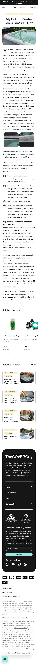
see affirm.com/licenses (10, 640)
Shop (7, 487)
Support (9, 498)
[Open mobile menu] (6, 8)
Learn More (10, 492)
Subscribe (19, 554)
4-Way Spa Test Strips (11, 336)
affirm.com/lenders (20, 628)
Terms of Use (27, 543)
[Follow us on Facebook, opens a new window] (7, 565)
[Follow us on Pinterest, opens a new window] (25, 565)
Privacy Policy (13, 543)
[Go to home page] (19, 8)
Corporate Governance (11, 596)
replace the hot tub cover (24, 126)
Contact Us (10, 504)
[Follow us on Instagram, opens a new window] (19, 565)
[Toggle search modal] (28, 7)
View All (32, 365)
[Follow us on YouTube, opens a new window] (13, 565)
